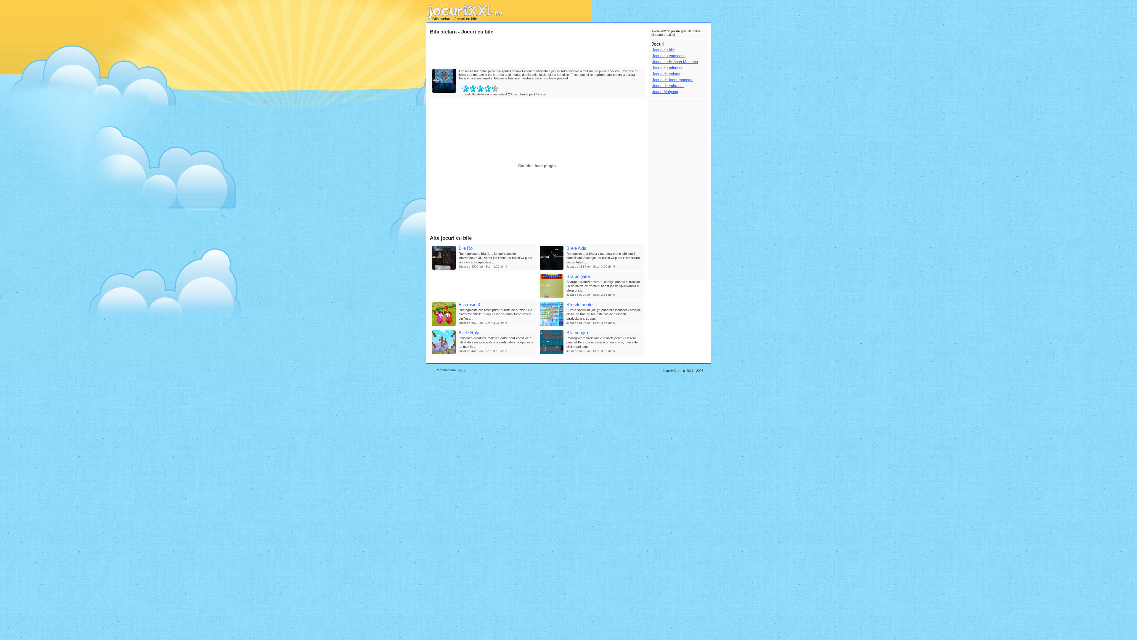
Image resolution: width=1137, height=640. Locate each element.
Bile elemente (579, 304)
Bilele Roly (469, 332)
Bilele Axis (576, 248)
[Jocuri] (471, 20)
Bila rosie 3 (469, 304)
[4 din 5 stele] (488, 88)
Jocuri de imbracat (668, 86)
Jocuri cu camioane (668, 56)
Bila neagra (577, 332)
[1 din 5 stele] (465, 88)
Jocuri (461, 370)
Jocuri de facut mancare (672, 80)
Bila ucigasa (578, 276)
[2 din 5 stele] (473, 88)
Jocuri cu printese (667, 68)
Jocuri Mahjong (665, 91)
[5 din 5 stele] (495, 88)
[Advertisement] (537, 51)
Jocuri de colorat (666, 74)
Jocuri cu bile (663, 50)
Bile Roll (466, 248)
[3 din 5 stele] (480, 88)
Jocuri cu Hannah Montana (675, 62)
